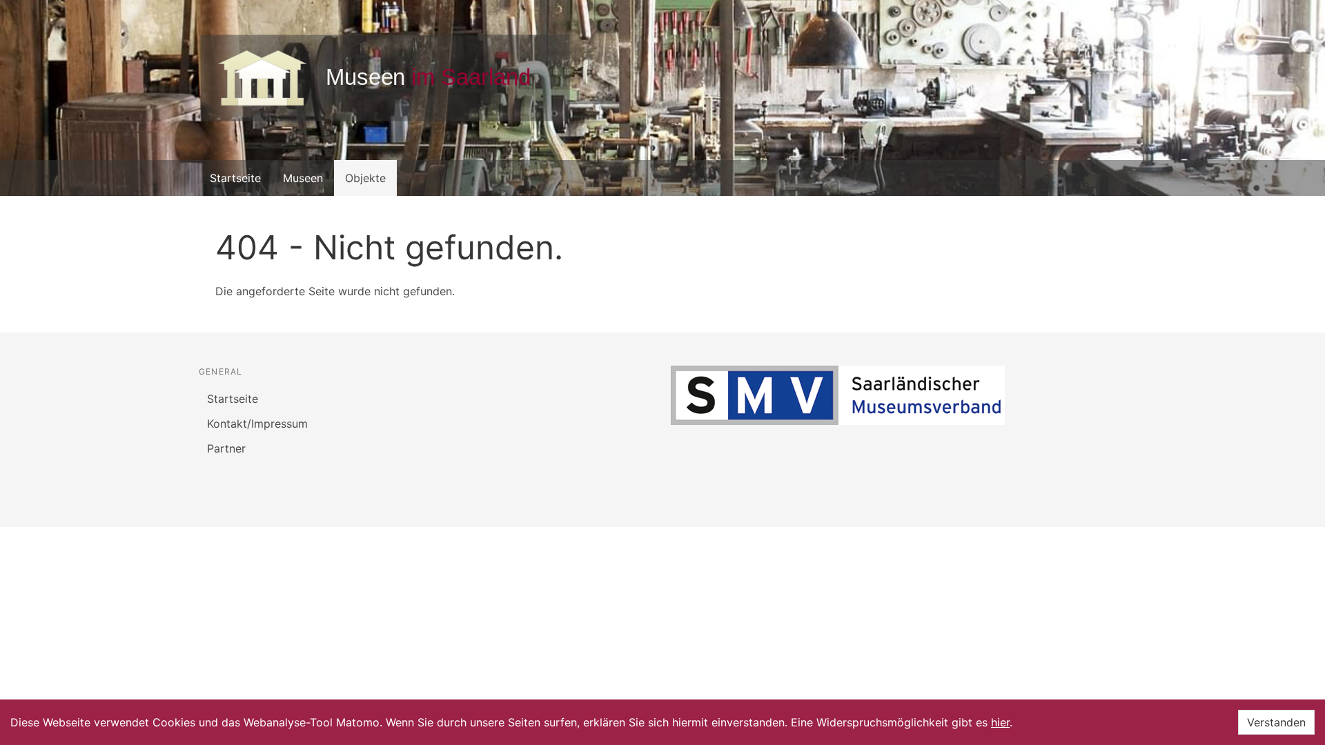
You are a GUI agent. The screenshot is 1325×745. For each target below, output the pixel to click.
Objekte (365, 178)
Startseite (235, 178)
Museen (303, 178)
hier (1000, 722)
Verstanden (1276, 722)
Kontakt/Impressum (257, 423)
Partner (226, 448)
